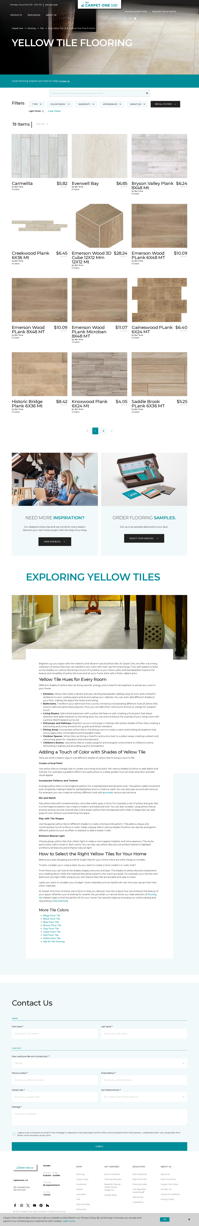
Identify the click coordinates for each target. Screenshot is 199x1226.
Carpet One (17, 28)
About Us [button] (51, 15)
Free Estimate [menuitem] (83, 1204)
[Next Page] (112, 431)
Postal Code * (18, 1090)
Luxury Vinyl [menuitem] (82, 1179)
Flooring (31, 28)
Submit (99, 1146)
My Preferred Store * (110, 1090)
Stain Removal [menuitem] (140, 1174)
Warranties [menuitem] (138, 1197)
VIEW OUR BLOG (52, 541)
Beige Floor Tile (51, 915)
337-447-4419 (51, 5)
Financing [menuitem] (81, 1209)
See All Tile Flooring (54, 941)
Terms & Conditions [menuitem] (170, 1194)
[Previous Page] (87, 431)
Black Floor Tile (51, 919)
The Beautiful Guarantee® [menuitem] (139, 1190)
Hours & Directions (136, 11)
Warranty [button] (84, 104)
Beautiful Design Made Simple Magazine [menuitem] (112, 1187)
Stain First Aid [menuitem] (139, 1179)
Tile (42, 28)
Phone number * (20, 1073)
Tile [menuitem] (78, 1199)
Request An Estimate (164, 11)
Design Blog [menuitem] (110, 1195)
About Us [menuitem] (165, 1174)
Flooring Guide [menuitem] (140, 1184)
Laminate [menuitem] (80, 1194)
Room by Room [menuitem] (168, 1179)
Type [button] (35, 104)
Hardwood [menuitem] (81, 1184)
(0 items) (135, 19)
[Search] (147, 93)
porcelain (108, 792)
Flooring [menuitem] (80, 1174)
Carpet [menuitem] (79, 1189)
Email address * (108, 1073)
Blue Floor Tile (51, 922)
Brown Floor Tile (52, 925)
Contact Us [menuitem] (166, 1189)
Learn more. (68, 1221)
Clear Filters (54, 111)
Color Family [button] (58, 104)
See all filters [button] (163, 104)
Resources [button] (34, 15)
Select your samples (141, 538)
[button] (125, 19)
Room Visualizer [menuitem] (112, 1174)
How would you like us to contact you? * (30, 1056)
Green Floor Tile (51, 932)
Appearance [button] (110, 104)
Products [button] (16, 15)
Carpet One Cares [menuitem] (169, 1184)
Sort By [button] (40, 124)
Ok (164, 1219)
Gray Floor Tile (51, 928)
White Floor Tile (52, 938)
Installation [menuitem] (138, 1202)
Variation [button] (135, 104)
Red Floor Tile (50, 935)
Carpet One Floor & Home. (33, 1211)
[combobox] (97, 93)
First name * (17, 1027)
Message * (17, 1107)
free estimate (60, 901)
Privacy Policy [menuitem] (167, 1199)
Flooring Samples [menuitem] (112, 1179)
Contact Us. (64, 81)
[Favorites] (130, 19)
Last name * (106, 1027)
